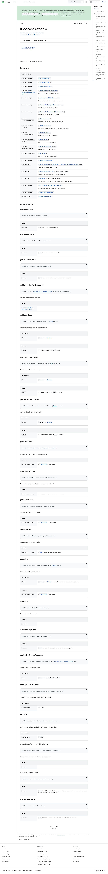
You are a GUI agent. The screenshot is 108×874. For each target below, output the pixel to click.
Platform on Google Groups (44, 859)
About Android (6, 870)
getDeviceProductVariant (46, 112)
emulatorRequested (44, 82)
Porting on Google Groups (43, 864)
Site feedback (37, 870)
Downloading (5, 854)
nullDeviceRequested (45, 160)
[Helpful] (84, 23)
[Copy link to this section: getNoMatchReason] (36, 471)
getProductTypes (44, 132)
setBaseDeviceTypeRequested (48, 164)
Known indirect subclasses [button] (28, 47)
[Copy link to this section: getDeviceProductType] (39, 357)
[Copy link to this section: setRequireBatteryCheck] (40, 685)
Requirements (5, 851)
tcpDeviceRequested (45, 196)
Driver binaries (5, 861)
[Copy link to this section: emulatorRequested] (36, 235)
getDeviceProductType (45, 105)
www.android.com (77, 854)
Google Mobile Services (78, 856)
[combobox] (76, 1)
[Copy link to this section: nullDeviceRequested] (37, 630)
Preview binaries (6, 856)
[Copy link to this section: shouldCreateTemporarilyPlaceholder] (49, 744)
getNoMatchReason (44, 125)
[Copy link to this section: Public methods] (36, 204)
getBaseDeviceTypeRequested (48, 90)
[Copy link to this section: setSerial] (28, 715)
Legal (20, 870)
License (25, 870)
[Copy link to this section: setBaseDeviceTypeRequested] (44, 655)
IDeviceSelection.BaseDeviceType (28, 92)
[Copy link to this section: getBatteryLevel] (33, 315)
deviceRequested (44, 78)
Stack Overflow (76, 859)
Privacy (30, 870)
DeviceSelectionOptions (28, 48)
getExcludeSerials (44, 119)
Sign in (104, 2)
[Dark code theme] (87, 214)
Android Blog (40, 854)
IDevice (36, 35)
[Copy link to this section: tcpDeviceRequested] (37, 800)
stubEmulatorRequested (46, 192)
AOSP (21, 23)
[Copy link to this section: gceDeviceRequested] (37, 260)
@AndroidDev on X (42, 851)
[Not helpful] (86, 23)
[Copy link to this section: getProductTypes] (34, 500)
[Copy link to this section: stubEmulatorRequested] (39, 773)
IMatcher (31, 35)
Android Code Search (29, 2)
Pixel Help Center (77, 851)
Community (14, 870)
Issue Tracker (76, 861)
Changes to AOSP (66, 16)
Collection (43, 464)
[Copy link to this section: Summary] (30, 68)
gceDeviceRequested (45, 86)
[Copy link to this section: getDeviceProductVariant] (40, 400)
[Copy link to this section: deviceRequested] (34, 209)
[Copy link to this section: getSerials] (29, 559)
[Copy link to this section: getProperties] (32, 530)
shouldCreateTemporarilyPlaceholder (50, 185)
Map (41, 552)
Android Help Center (78, 849)
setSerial (42, 178)
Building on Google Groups (44, 861)
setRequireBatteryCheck (46, 171)
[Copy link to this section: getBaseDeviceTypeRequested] (44, 285)
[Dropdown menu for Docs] (19, 2)
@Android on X (41, 849)
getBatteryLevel (44, 98)
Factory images (6, 859)
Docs (15, 2)
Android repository (6, 849)
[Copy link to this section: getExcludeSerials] (34, 442)
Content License (61, 835)
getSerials (42, 146)
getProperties (43, 139)
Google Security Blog (42, 856)
